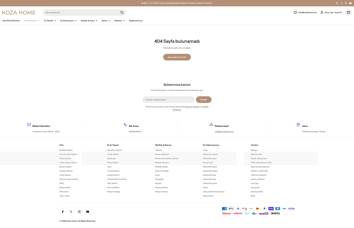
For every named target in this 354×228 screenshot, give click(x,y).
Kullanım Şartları (192, 106)
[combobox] (84, 12)
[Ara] (122, 12)
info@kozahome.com (224, 131)
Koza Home (72, 221)
